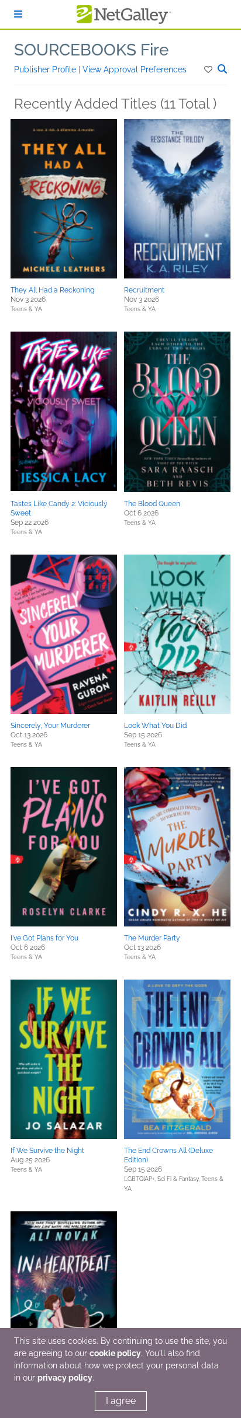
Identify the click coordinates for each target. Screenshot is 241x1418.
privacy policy (64, 1377)
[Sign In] (18, 14)
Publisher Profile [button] (46, 69)
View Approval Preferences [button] (134, 69)
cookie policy (115, 1353)
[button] (209, 69)
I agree (121, 1400)
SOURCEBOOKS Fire (91, 50)
